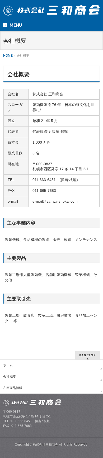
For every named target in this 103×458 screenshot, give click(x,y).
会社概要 (9, 376)
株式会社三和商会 (45, 444)
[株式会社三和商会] (51, 9)
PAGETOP (87, 355)
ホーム (8, 365)
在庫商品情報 (12, 388)
